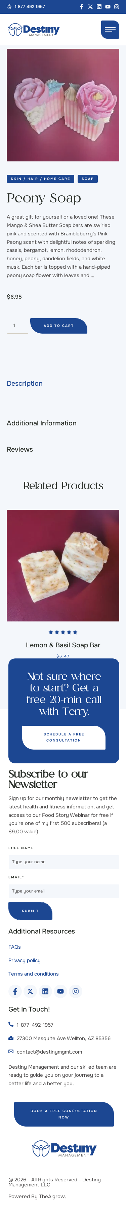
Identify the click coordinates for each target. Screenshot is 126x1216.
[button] (26, 6)
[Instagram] (116, 6)
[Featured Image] (63, 565)
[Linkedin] (99, 6)
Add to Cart (59, 326)
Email (16, 877)
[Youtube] (108, 6)
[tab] (63, 383)
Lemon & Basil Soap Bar (63, 645)
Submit (30, 911)
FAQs (14, 947)
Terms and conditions (33, 974)
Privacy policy (24, 960)
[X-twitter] (90, 6)
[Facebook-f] (81, 6)
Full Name (21, 848)
